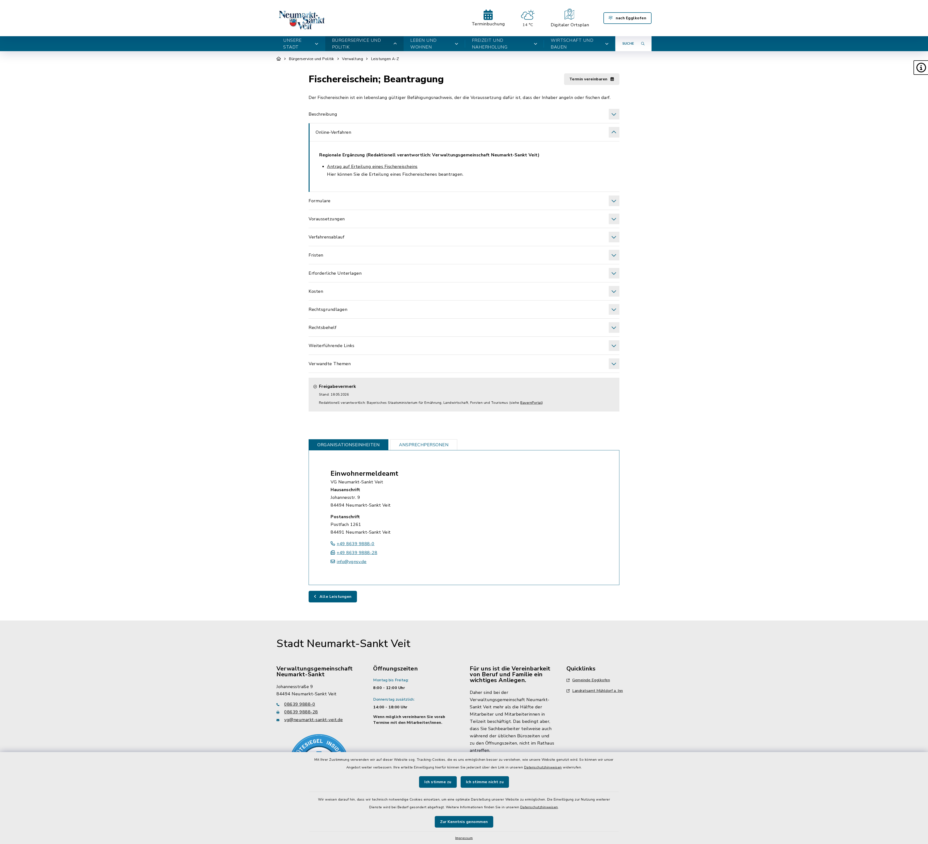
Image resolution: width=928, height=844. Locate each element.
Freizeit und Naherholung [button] (490, 43)
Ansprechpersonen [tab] (424, 445)
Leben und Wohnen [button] (423, 43)
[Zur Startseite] (278, 59)
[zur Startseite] (302, 18)
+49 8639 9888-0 (356, 544)
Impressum (464, 838)
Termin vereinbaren (589, 79)
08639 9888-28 (301, 712)
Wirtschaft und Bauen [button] (572, 43)
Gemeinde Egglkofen (591, 680)
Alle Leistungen (335, 596)
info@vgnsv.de (352, 562)
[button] (921, 67)
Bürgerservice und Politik (311, 59)
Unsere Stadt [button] (292, 43)
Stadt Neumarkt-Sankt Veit (343, 643)
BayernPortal (531, 402)
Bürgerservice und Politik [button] (356, 43)
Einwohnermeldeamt (365, 473)
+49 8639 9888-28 (357, 553)
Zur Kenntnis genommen (464, 821)
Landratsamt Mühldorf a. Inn (597, 690)
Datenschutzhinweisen (543, 767)
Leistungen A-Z (385, 59)
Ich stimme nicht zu (485, 782)
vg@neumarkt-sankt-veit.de (313, 720)
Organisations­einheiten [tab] (348, 445)
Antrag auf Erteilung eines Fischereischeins (372, 166)
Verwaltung (352, 59)
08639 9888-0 (299, 704)
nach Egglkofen (630, 18)
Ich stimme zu (437, 782)
